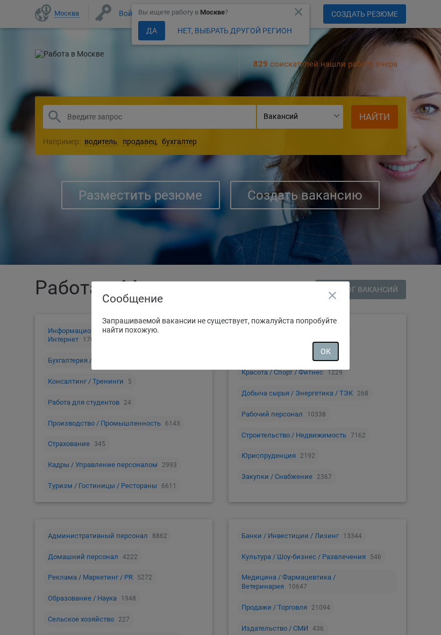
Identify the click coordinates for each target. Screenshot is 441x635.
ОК (326, 351)
